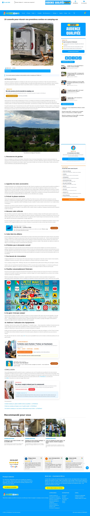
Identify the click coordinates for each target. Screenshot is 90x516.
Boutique (54, 13)
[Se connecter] (84, 1)
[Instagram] (73, 58)
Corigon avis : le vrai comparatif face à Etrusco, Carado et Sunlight (75, 66)
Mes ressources (46, 13)
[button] (84, 463)
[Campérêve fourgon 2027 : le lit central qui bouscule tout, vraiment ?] (63, 91)
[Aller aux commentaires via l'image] (9, 390)
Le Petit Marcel (42, 376)
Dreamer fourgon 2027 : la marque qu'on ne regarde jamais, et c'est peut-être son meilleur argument (75, 74)
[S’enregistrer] (75, 1)
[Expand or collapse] (49, 71)
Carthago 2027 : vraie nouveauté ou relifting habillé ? (74, 98)
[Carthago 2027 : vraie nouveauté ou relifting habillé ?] (63, 98)
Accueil (23, 13)
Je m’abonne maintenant (12, 95)
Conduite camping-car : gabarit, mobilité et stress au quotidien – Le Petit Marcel (21, 403)
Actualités (40, 13)
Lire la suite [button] (27, 468)
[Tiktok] (80, 58)
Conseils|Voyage (9, 438)
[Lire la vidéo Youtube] (32, 295)
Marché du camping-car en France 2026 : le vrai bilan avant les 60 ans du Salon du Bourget (75, 82)
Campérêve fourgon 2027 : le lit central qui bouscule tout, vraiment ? (75, 91)
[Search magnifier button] (74, 13)
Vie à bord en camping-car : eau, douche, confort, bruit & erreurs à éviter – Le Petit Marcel (23, 408)
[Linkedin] (76, 58)
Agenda (60, 13)
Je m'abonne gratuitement (73, 51)
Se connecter (84, 3)
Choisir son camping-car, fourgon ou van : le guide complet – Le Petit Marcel (21, 406)
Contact (65, 13)
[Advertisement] (32, 173)
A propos (28, 13)
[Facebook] (69, 58)
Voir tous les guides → (73, 199)
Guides (33, 13)
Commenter (31, 389)
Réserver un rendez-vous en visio (25, 352)
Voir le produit (54, 228)
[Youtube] (66, 58)
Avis (69, 13)
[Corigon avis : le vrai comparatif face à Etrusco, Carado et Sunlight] (63, 66)
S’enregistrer (75, 3)
